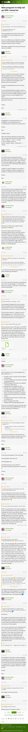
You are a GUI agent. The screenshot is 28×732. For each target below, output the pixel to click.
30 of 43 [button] (14, 712)
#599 (26, 682)
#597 (26, 603)
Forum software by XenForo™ (12, 730)
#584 (26, 154)
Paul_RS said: (5, 24)
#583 (26, 118)
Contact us (4, 726)
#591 (26, 369)
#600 (26, 700)
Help (24, 726)
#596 (26, 572)
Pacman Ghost (5, 12)
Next (19, 712)
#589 (26, 295)
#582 (26, 56)
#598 (26, 655)
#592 (26, 417)
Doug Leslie (8, 182)
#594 (26, 483)
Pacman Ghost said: (6, 60)
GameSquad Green (7, 724)
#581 (26, 21)
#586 (26, 210)
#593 (26, 452)
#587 (26, 252)
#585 (26, 186)
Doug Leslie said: (6, 214)
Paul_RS (7, 51)
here (10, 374)
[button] (2, 2)
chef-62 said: (5, 299)
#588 (26, 280)
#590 (26, 359)
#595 (26, 533)
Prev (9, 712)
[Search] (25, 2)
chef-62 (7, 275)
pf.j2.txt (4, 348)
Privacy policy (19, 726)
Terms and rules (11, 726)
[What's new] (23, 2)
